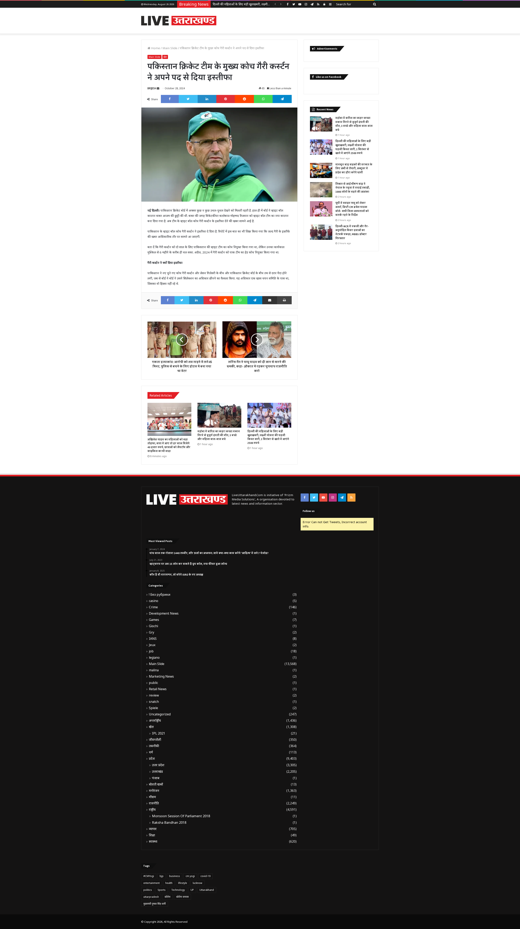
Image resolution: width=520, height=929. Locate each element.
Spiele (153, 708)
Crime (153, 607)
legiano (154, 657)
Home (155, 48)
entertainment (151, 883)
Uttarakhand (206, 890)
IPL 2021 (158, 733)
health (168, 883)
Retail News (158, 689)
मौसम (152, 797)
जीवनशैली (155, 740)
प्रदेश (152, 758)
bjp (162, 876)
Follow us (308, 511)
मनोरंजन (154, 791)
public (153, 683)
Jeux (152, 645)
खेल (165, 56)
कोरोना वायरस (182, 897)
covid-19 (205, 876)
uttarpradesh (151, 897)
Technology (178, 890)
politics (147, 890)
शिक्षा (152, 835)
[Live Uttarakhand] (178, 20)
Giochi (153, 626)
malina (154, 670)
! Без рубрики (159, 594)
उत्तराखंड (157, 771)
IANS (153, 639)
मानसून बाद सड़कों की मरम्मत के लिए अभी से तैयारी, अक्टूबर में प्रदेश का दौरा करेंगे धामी (263, 4)
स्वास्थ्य (153, 841)
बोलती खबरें (156, 784)
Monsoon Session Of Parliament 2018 (181, 816)
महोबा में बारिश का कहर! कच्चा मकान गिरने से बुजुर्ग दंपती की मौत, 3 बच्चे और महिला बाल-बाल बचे (218, 435)
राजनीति (154, 803)
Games (154, 620)
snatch (154, 702)
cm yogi (190, 876)
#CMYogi (148, 876)
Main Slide (169, 48)
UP (192, 890)
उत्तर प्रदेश (158, 765)
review (154, 695)
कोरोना (167, 897)
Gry (151, 632)
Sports (162, 890)
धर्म (151, 752)
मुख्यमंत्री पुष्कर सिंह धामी (154, 903)
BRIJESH (151, 88)
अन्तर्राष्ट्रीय (155, 720)
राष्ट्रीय (152, 809)
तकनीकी (154, 746)
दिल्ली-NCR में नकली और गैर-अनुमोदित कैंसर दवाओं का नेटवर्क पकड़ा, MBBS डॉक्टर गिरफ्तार (352, 232)
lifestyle (182, 883)
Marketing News (161, 676)
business (174, 876)
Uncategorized (160, 714)
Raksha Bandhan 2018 (169, 822)
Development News (164, 613)
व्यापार (153, 829)
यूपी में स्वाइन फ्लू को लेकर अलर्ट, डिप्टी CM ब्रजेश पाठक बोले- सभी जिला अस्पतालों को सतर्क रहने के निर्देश (352, 209)
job (151, 651)
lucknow (197, 883)
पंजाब (155, 778)
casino (153, 601)
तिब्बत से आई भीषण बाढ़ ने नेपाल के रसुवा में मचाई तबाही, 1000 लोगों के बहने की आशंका (352, 187)
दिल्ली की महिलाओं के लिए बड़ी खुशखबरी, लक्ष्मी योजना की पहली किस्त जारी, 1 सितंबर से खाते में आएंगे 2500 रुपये (268, 437)
